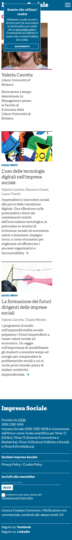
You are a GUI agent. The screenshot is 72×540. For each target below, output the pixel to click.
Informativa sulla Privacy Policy (17, 498)
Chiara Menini (35, 320)
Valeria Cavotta (12, 190)
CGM (21, 420)
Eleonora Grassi (36, 190)
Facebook (24, 527)
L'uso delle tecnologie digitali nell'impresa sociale (23, 177)
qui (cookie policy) (25, 29)
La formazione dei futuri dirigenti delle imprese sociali (26, 307)
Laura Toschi (10, 194)
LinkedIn (23, 532)
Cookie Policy (32, 465)
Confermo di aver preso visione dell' (22, 497)
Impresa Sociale (24, 408)
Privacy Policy (10, 465)
